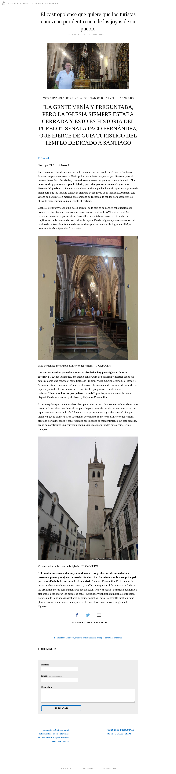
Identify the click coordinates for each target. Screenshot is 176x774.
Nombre (45, 665)
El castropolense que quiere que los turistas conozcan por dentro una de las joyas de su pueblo (88, 21)
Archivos (88, 768)
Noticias (103, 35)
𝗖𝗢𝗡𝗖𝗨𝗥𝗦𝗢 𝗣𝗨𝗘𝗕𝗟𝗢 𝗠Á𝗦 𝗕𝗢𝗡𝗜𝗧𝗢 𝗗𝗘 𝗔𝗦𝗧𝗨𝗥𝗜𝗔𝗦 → (120, 732)
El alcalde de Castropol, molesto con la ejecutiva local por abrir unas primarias (88, 638)
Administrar (110, 768)
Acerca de (66, 768)
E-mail (51, 676)
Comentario (46, 687)
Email (99, 615)
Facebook (77, 615)
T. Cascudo (44, 158)
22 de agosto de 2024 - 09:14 (82, 35)
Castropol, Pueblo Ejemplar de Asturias (33, 3)
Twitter (88, 615)
